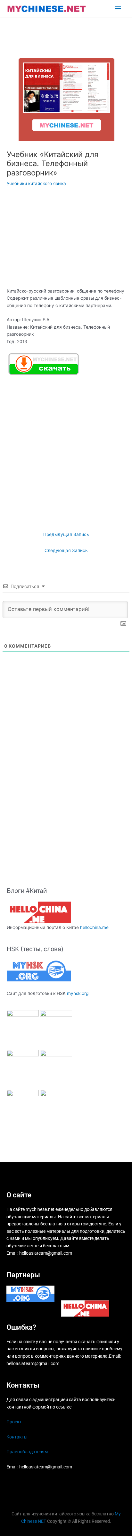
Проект (14, 1421)
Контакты (17, 1436)
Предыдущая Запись (66, 534)
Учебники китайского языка (36, 183)
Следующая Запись (66, 550)
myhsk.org (77, 993)
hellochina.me (94, 927)
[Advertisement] (66, 239)
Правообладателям (27, 1451)
